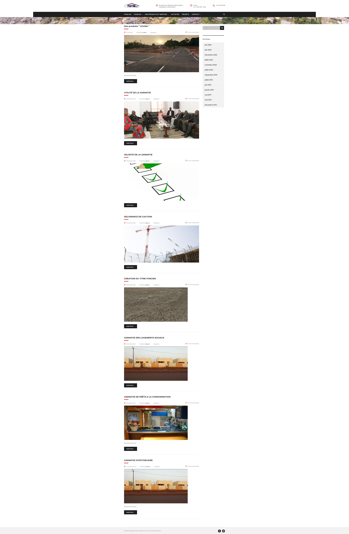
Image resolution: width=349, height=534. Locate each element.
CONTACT (195, 14)
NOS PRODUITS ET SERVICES (156, 14)
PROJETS (185, 14)
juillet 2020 (209, 70)
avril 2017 (208, 100)
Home (125, 21)
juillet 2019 (209, 80)
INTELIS (159, 531)
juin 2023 (208, 50)
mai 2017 (208, 95)
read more (129, 81)
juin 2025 (208, 45)
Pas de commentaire (193, 32)
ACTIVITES (175, 14)
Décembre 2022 (211, 55)
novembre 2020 (211, 65)
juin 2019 (208, 85)
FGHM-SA (127, 14)
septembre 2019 (211, 75)
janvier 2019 (209, 90)
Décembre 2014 (211, 105)
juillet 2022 (209, 60)
